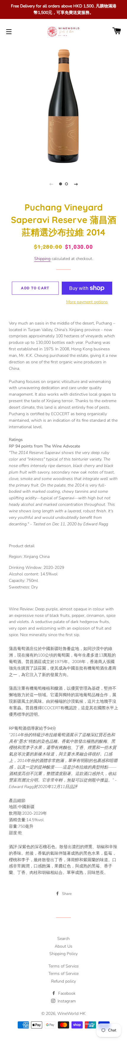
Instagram (66, 1001)
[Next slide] (75, 183)
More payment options (87, 302)
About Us (63, 946)
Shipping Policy (63, 954)
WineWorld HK (71, 1013)
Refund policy (63, 981)
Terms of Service (63, 966)
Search (63, 938)
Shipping (42, 258)
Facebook (66, 993)
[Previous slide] (51, 183)
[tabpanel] (63, 106)
